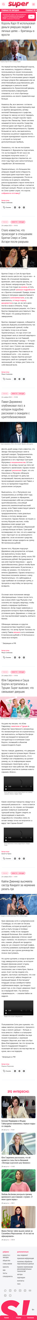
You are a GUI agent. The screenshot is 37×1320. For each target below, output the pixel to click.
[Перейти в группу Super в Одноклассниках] (20, 1290)
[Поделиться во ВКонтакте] (15, 207)
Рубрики (18, 1318)
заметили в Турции (19, 726)
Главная (6, 1318)
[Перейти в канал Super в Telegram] (15, 1290)
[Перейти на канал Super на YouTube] (29, 1290)
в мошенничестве (18, 462)
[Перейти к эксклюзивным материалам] (18, 10)
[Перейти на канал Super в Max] (5, 1290)
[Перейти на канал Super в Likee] (10, 1295)
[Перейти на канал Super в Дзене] (24, 1290)
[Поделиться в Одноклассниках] (24, 207)
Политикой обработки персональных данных (13, 16)
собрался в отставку (10, 193)
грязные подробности (25, 290)
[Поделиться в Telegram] (19, 207)
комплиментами (17, 298)
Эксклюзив (30, 1318)
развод (24, 287)
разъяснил (16, 470)
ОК (31, 17)
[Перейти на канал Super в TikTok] (5, 1295)
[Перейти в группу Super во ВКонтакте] (10, 1290)
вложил (17, 632)
